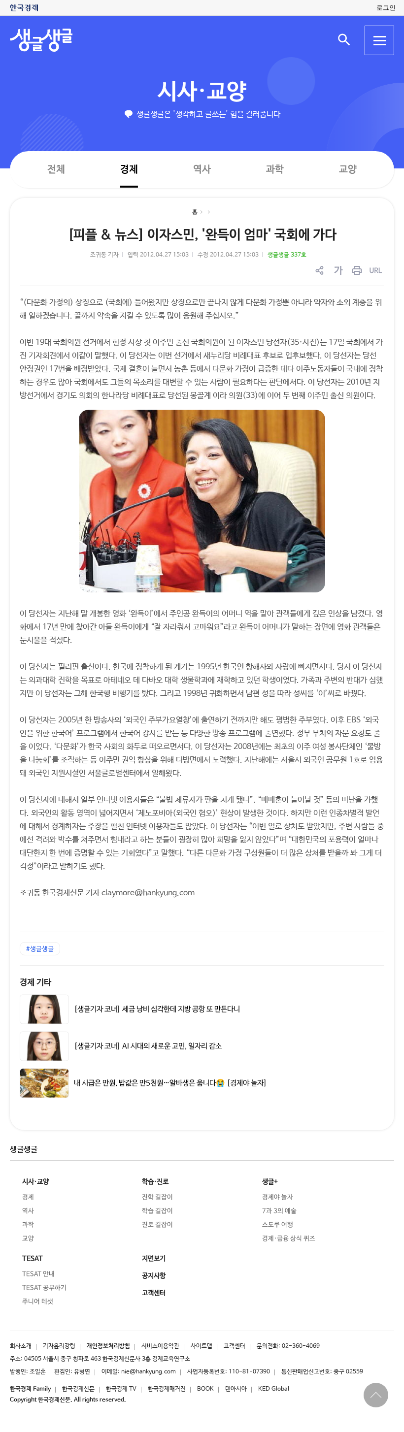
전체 (56, 169)
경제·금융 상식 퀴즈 (288, 1238)
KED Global (273, 1389)
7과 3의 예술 (279, 1211)
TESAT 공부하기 (44, 1288)
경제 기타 (35, 982)
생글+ (270, 1182)
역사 (202, 169)
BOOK (205, 1389)
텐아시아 (236, 1389)
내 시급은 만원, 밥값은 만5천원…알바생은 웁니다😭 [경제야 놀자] (170, 1083)
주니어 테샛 (37, 1301)
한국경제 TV (121, 1389)
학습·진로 (155, 1182)
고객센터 (234, 1346)
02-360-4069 (301, 1346)
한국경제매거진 (167, 1389)
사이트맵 (201, 1346)
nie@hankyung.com (148, 1371)
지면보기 (154, 1259)
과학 (275, 169)
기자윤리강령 (59, 1346)
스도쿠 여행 (277, 1225)
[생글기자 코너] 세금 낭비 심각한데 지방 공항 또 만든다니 (157, 1009)
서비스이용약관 (160, 1346)
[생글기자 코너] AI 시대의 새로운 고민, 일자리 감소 (148, 1046)
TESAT (32, 1259)
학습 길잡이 (157, 1211)
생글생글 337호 (287, 255)
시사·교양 (202, 92)
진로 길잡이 (157, 1225)
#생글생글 (40, 949)
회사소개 (21, 1346)
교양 (348, 169)
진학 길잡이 (157, 1197)
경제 (129, 169)
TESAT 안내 (38, 1274)
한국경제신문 (78, 1389)
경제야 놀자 (277, 1197)
